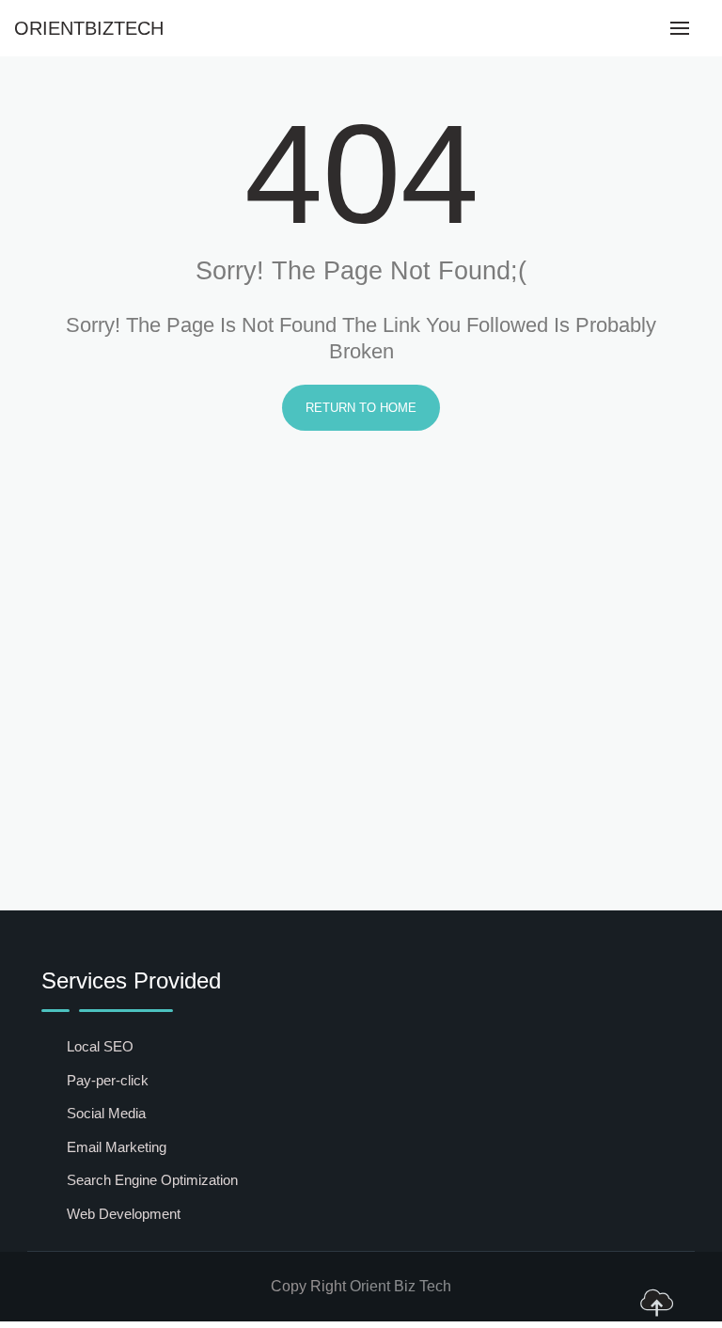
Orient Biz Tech (400, 1286)
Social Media (106, 1113)
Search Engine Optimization (152, 1180)
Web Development (123, 1214)
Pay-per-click (108, 1080)
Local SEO (100, 1046)
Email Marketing (116, 1147)
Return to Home (361, 408)
